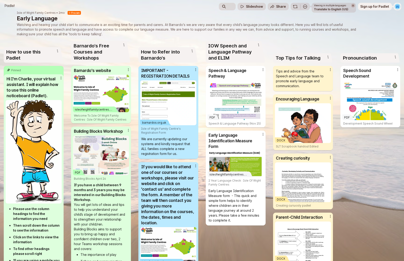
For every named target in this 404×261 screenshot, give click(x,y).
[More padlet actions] (305, 6)
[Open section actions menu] (57, 50)
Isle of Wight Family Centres (36, 12)
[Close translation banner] (353, 5)
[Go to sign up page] (397, 6)
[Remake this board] (295, 6)
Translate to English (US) (331, 9)
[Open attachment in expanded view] (34, 152)
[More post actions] (61, 78)
